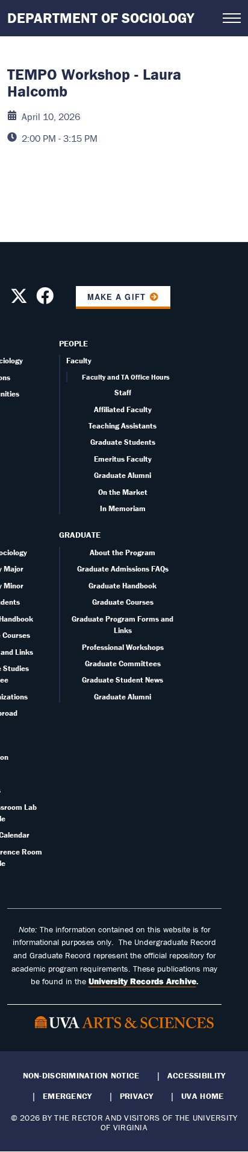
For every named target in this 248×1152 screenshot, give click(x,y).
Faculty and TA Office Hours (126, 376)
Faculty (78, 360)
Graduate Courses (122, 602)
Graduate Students (122, 442)
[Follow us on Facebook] (45, 299)
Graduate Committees (123, 663)
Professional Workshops (123, 647)
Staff (122, 392)
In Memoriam (123, 508)
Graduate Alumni (122, 475)
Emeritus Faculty (123, 459)
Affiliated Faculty (123, 409)
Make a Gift (116, 296)
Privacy (136, 1096)
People (73, 343)
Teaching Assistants (122, 426)
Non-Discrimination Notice (81, 1075)
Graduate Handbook (122, 586)
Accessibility (196, 1075)
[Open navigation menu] (232, 18)
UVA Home (202, 1096)
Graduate (80, 534)
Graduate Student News (122, 680)
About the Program (122, 552)
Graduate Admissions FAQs (123, 569)
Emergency (67, 1096)
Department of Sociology (100, 18)
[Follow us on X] (19, 299)
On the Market (122, 492)
